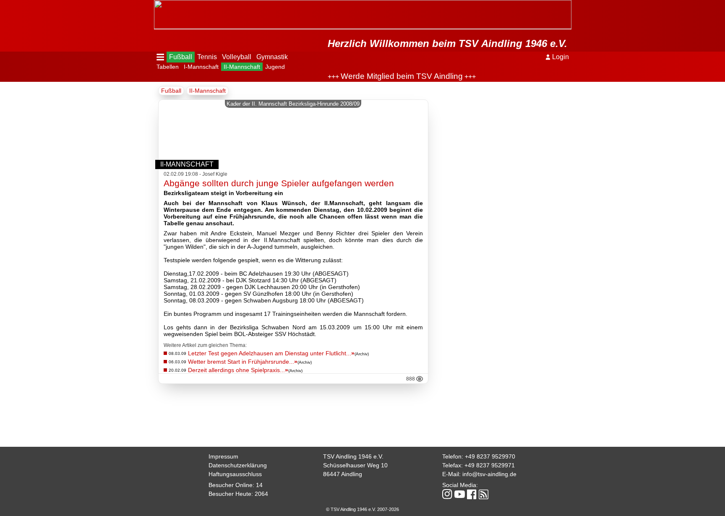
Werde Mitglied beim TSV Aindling (393, 76)
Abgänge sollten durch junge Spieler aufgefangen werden (279, 183)
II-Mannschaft (242, 66)
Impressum (223, 456)
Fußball (180, 56)
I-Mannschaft (201, 66)
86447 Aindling (342, 474)
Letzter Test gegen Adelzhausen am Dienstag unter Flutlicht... (271, 353)
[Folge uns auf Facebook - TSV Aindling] (472, 494)
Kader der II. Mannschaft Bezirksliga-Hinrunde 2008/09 (293, 104)
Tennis (207, 56)
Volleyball (236, 56)
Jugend (275, 66)
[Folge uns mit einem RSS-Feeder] (483, 495)
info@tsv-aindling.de (489, 474)
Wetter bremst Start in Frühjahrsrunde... (242, 361)
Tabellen (167, 66)
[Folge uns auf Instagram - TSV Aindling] (447, 494)
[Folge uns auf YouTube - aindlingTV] (459, 495)
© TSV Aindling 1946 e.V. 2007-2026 (362, 509)
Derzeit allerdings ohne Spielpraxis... (238, 370)
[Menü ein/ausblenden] (160, 57)
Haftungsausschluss (235, 474)
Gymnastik (272, 56)
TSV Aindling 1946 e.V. (353, 456)
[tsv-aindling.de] (156, 4)
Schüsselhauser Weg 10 (355, 465)
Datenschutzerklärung (238, 465)
